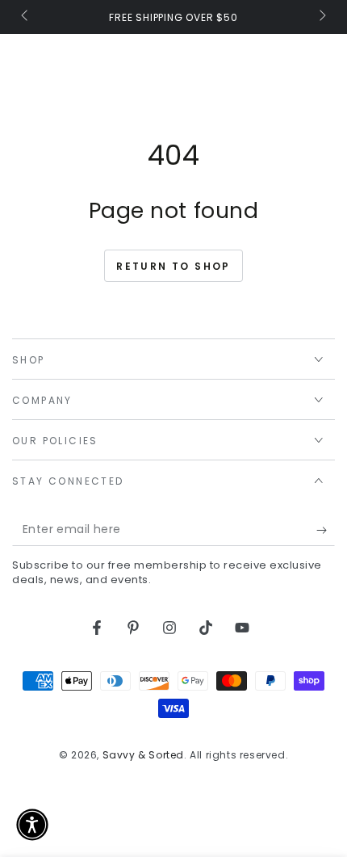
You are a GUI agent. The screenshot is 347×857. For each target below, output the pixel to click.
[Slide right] (321, 17)
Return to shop (173, 266)
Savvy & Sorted (143, 755)
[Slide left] (26, 17)
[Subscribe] (325, 530)
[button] (32, 825)
